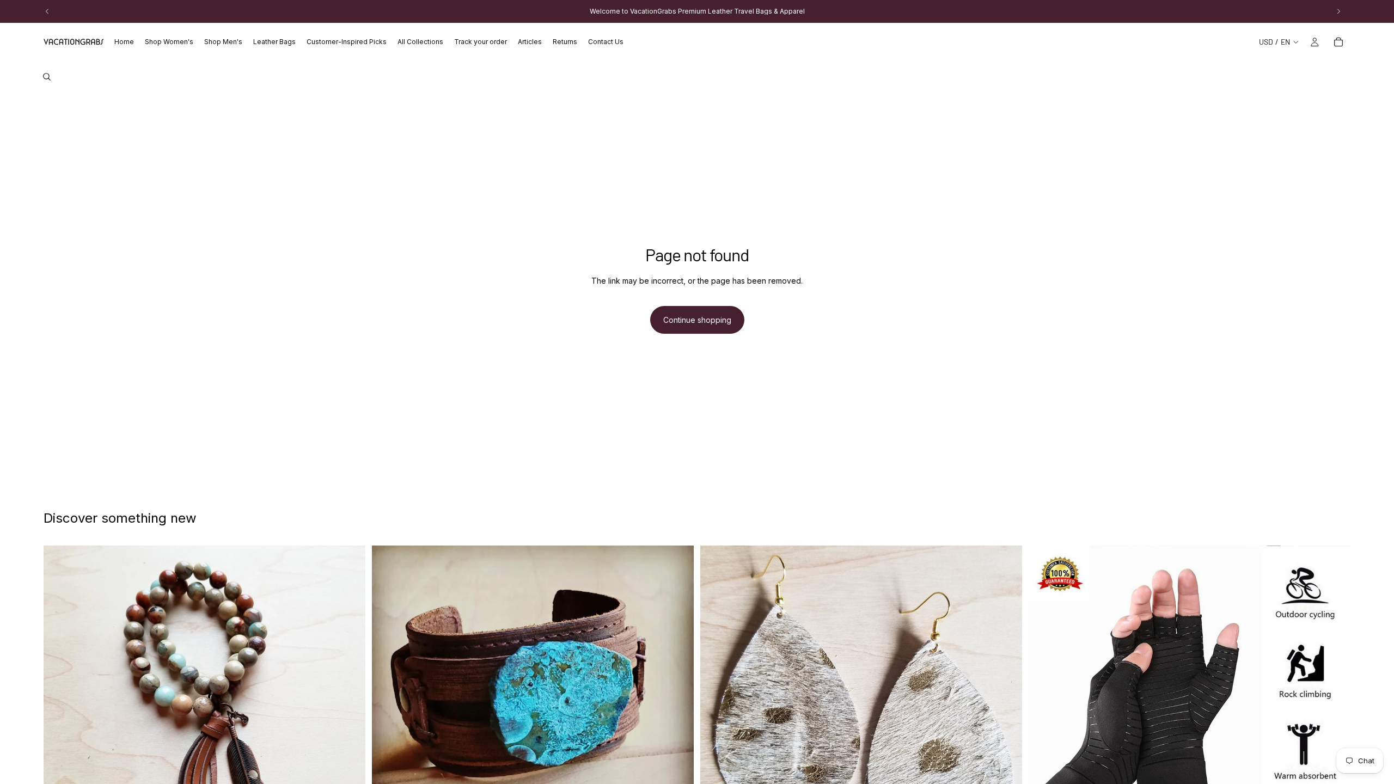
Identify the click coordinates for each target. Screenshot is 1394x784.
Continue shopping (697, 319)
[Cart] (1338, 42)
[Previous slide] (60, 706)
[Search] (47, 77)
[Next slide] (349, 706)
